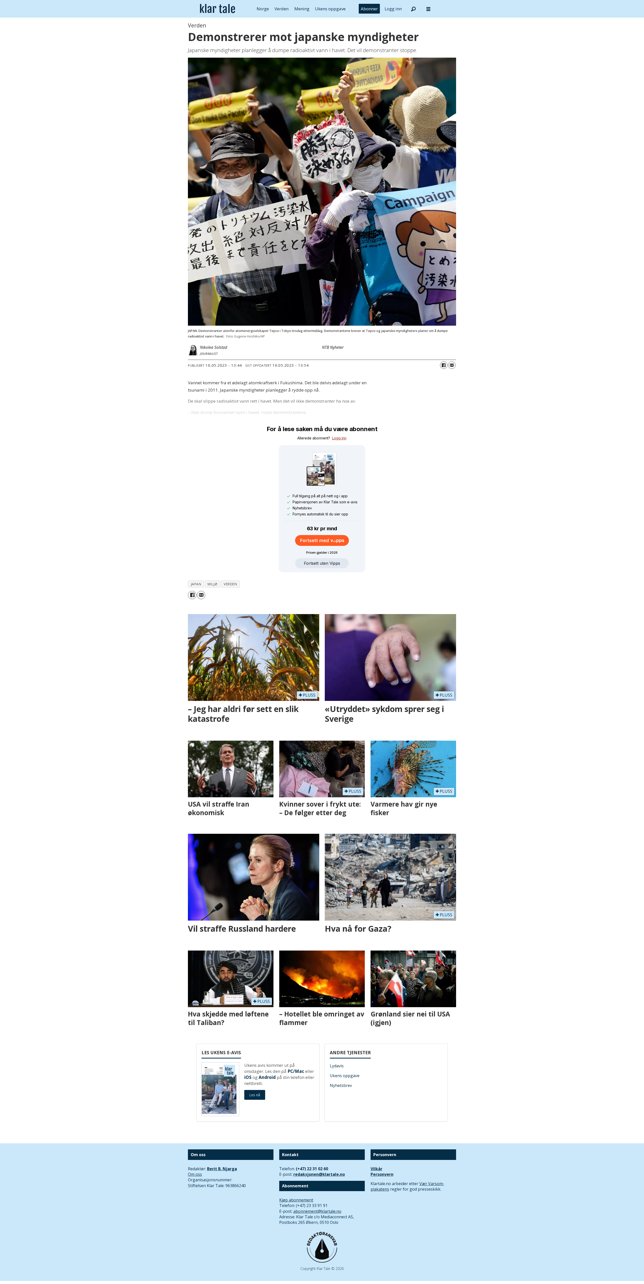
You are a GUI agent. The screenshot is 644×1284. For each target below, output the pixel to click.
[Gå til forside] (217, 8)
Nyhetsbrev (341, 1085)
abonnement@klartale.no (317, 1211)
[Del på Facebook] (444, 365)
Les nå (254, 1094)
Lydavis (337, 1066)
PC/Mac (296, 1071)
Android (267, 1077)
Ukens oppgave (330, 9)
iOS (248, 1077)
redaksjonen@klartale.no (319, 1174)
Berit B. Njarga (222, 1169)
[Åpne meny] (428, 9)
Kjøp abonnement (296, 1200)
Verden (281, 9)
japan (196, 584)
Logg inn (393, 9)
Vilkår (376, 1169)
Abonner (369, 9)
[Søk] (413, 9)
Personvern (382, 1174)
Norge (263, 9)
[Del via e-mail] (452, 365)
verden (230, 584)
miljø (212, 584)
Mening (301, 9)
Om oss (195, 1174)
